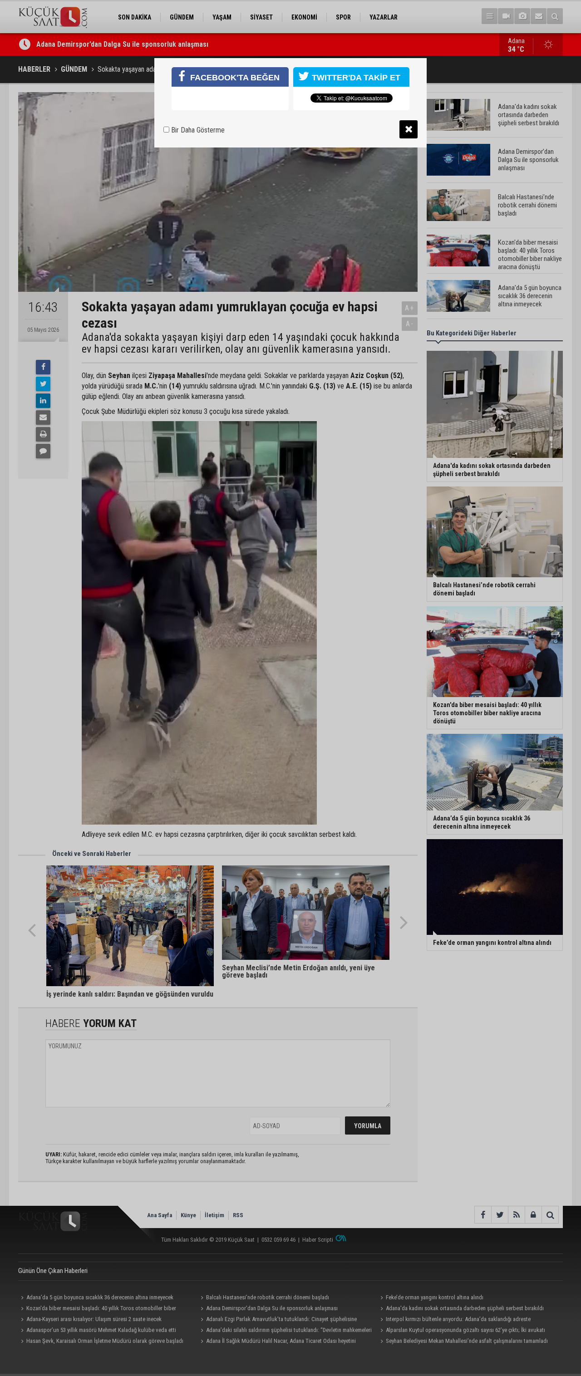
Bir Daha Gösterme (197, 130)
